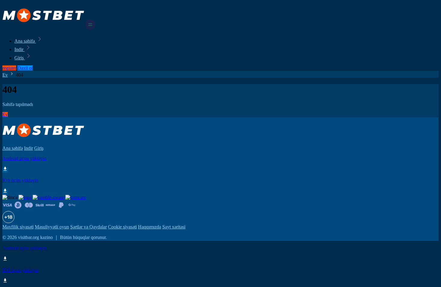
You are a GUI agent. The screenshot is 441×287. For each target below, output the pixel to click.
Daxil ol (25, 68)
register (9, 68)
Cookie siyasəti (122, 226)
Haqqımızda (149, 226)
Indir (19, 49)
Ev (5, 74)
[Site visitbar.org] (43, 27)
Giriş (19, 57)
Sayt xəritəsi (173, 226)
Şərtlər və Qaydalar (88, 226)
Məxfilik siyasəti (18, 226)
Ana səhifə (25, 41)
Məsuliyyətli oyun (52, 226)
